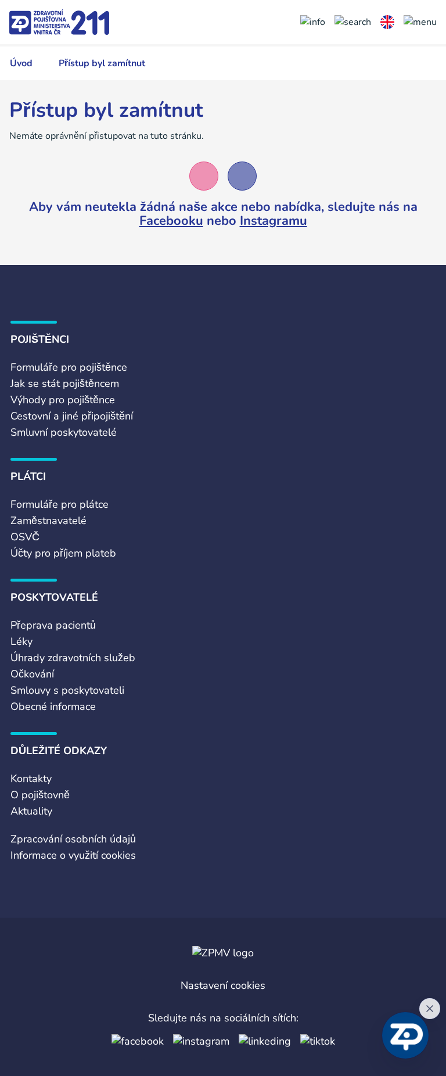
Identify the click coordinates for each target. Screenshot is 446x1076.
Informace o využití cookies (73, 855)
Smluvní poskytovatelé (63, 432)
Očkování (32, 674)
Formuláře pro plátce (59, 504)
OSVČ (24, 537)
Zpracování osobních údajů (73, 839)
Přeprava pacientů (53, 625)
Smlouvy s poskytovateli (67, 690)
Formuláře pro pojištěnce (68, 367)
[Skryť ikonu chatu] (429, 1008)
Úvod (21, 63)
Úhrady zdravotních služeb (72, 658)
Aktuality (31, 811)
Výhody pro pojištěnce (62, 400)
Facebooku (171, 220)
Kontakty (31, 779)
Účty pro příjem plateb (63, 553)
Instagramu (273, 220)
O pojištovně (40, 795)
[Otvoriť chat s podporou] (405, 1035)
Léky (21, 641)
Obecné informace (53, 706)
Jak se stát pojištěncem (64, 383)
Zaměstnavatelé (48, 521)
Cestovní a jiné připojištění (71, 416)
